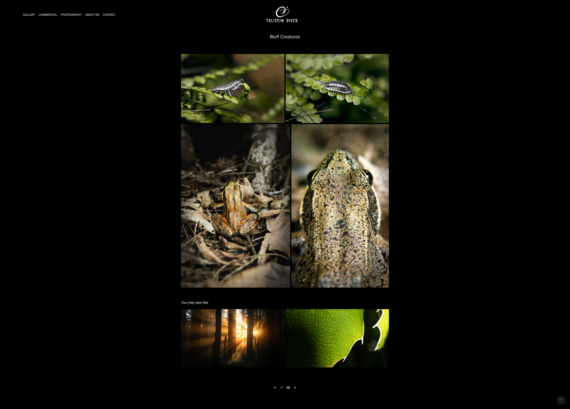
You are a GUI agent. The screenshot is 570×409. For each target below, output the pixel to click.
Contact (109, 14)
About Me (92, 14)
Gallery (29, 14)
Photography (71, 14)
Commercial (48, 14)
